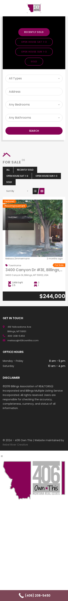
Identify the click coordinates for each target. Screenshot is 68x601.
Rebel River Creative (15, 444)
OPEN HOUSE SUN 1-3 (34, 51)
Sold (34, 61)
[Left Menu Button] (2, 456)
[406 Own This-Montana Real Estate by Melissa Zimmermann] (34, 8)
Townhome (15, 265)
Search (34, 131)
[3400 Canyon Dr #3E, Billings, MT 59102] (34, 229)
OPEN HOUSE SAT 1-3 (34, 41)
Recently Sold (34, 32)
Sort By (10, 191)
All (8, 169)
